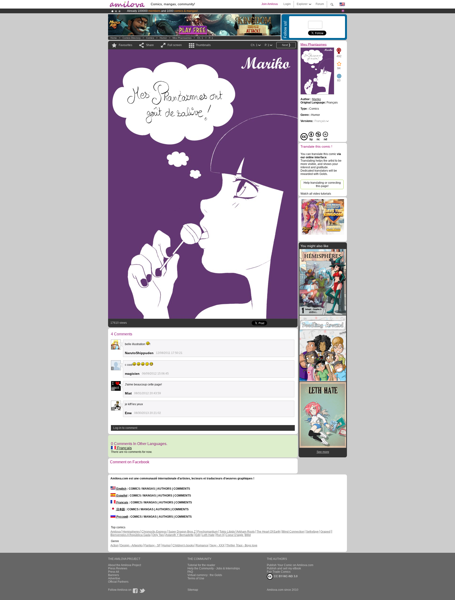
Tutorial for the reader (201, 565)
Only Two (158, 535)
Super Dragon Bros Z (182, 531)
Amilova (115, 531)
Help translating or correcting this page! (322, 184)
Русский (122, 516)
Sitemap (192, 589)
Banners (113, 575)
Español (121, 495)
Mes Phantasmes (182, 38)
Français (124, 448)
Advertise (114, 578)
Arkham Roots (246, 531)
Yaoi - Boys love (247, 545)
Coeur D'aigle (235, 535)
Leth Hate (208, 535)
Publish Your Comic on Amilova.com (290, 565)
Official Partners (118, 581)
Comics (150, 38)
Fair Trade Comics (279, 571)
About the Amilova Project (124, 565)
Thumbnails (203, 45)
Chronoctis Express (154, 531)
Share (150, 45)
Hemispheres (131, 531)
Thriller (231, 545)
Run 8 (220, 535)
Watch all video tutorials (315, 193)
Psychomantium (207, 531)
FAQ (190, 571)
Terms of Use (195, 578)
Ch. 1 (200, 38)
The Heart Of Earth (268, 531)
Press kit (113, 571)
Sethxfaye (312, 531)
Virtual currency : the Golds (204, 575)
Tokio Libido (227, 531)
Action (114, 545)
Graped (325, 531)
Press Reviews (117, 568)
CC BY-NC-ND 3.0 (285, 576)
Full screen (175, 45)
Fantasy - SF (152, 545)
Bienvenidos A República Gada (130, 535)
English (121, 488)
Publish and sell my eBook (284, 568)
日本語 (120, 509)
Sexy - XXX (217, 545)
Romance (202, 545)
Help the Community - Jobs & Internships (213, 568)
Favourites (125, 45)
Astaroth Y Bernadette (179, 535)
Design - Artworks (131, 545)
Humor (163, 38)
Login (287, 4)
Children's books (183, 545)
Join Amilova (269, 4)
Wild (248, 535)
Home (113, 38)
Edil (197, 535)
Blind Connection (293, 531)
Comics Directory (132, 38)
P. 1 (211, 38)
